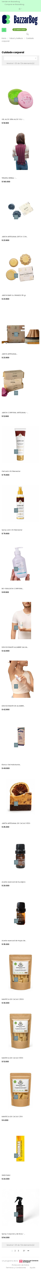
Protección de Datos (20, 1265)
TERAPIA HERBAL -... (9, 178)
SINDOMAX (6, 1175)
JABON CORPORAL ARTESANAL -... (15, 412)
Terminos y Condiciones (16, 1267)
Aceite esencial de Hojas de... (14, 940)
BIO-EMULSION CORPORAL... (13, 588)
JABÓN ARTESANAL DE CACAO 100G (16, 823)
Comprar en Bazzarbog (14, 4)
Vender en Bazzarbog (11, 1)
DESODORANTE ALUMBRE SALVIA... (15, 647)
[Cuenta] (21, 9)
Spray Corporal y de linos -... (13, 1234)
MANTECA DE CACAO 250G (13, 999)
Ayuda (32, 1267)
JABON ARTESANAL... (10, 354)
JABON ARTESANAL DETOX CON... (15, 236)
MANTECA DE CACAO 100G (12, 1058)
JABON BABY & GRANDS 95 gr (14, 295)
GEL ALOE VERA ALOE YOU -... (13, 119)
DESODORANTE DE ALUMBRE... (13, 706)
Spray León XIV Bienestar (12, 530)
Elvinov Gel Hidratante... (11, 764)
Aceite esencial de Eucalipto (14, 882)
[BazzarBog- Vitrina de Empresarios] (20, 20)
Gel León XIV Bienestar (11, 471)
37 (24, 1250)
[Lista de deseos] (16, 99)
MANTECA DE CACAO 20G (12, 1116)
